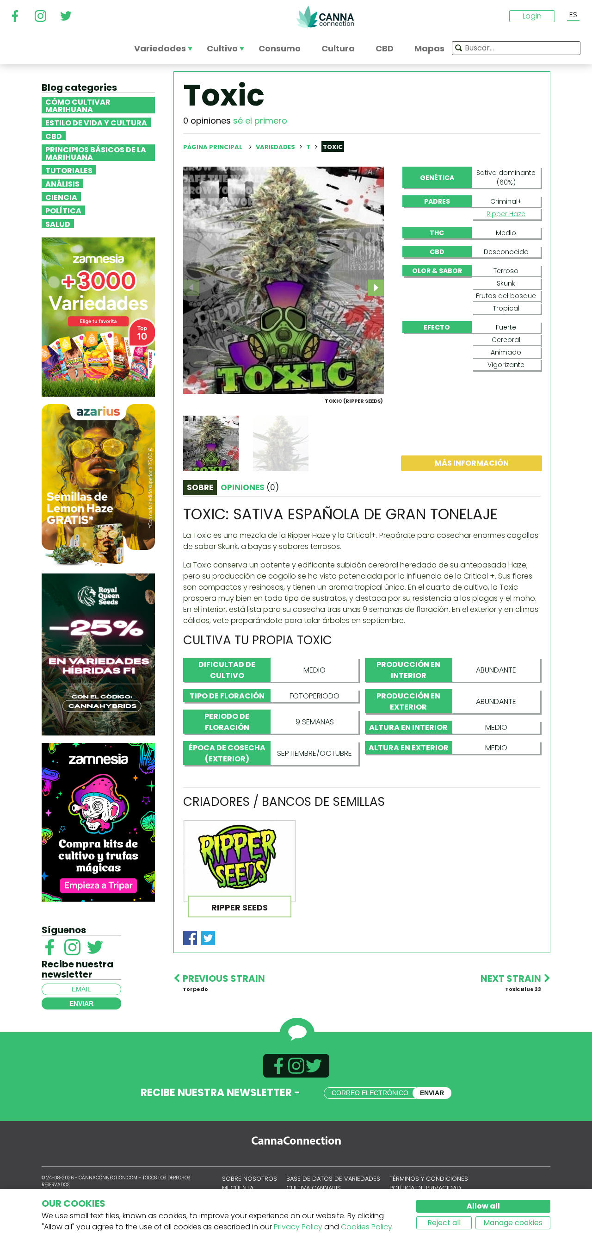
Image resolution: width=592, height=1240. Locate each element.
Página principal (212, 147)
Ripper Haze (506, 213)
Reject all (444, 1222)
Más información (472, 463)
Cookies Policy (366, 1226)
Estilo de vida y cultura (96, 122)
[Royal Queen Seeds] (98, 653)
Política (63, 210)
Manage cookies (513, 1222)
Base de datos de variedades (333, 1178)
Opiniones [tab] (250, 487)
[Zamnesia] (98, 316)
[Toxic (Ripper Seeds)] (283, 279)
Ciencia (61, 196)
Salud (57, 223)
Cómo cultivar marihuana (78, 105)
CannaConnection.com (325, 17)
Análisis (62, 183)
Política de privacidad (425, 1188)
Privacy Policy (298, 1226)
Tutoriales (68, 169)
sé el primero (260, 120)
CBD (53, 135)
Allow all (483, 1206)
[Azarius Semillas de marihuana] (98, 484)
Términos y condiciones (428, 1178)
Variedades (276, 147)
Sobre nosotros (249, 1178)
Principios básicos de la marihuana (95, 152)
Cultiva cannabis (313, 1188)
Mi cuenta (237, 1188)
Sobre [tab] (200, 487)
